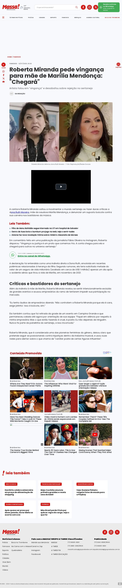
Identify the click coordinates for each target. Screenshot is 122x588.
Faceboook (36, 554)
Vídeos (5, 570)
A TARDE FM (56, 550)
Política (5, 554)
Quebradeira (16, 550)
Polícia (5, 542)
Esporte (5, 550)
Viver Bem (6, 562)
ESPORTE (53, 17)
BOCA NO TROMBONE (112, 17)
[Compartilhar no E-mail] (4, 81)
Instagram (35, 550)
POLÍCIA (31, 17)
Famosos (17, 57)
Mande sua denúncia (40, 542)
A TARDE (54, 546)
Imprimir (118, 67)
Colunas (15, 539)
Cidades (5, 558)
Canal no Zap (37, 546)
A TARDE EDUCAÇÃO (59, 554)
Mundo (5, 566)
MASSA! (54, 542)
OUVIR (4, 68)
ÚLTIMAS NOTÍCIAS (16, 17)
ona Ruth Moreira (20, 212)
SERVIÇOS (77, 17)
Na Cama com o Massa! (21, 546)
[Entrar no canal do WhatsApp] (12, 255)
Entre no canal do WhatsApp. (34, 256)
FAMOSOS (65, 17)
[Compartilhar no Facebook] (3, 75)
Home (10, 57)
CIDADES (42, 17)
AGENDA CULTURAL (92, 17)
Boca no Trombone (19, 542)
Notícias (6, 539)
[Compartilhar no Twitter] (4, 78)
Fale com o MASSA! (41, 539)
